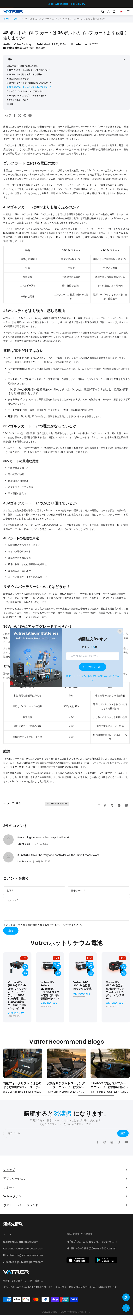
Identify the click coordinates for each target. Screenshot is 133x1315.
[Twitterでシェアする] (20, 115)
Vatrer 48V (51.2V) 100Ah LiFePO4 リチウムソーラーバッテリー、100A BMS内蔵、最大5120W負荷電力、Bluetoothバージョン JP (17, 995)
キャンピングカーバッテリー (115, 990)
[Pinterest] (104, 1142)
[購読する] (115, 656)
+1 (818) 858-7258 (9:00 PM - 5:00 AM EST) (91, 1248)
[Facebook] (97, 1142)
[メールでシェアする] (31, 115)
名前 (9, 890)
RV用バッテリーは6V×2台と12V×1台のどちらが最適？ (66, 1085)
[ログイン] (108, 11)
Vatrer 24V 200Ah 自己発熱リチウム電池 (82, 985)
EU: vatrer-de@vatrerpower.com (23, 1255)
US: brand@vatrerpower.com (20, 1242)
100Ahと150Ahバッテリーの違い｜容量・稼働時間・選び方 (110, 1085)
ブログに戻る (14, 803)
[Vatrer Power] (16, 1273)
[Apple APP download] (77, 1260)
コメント (12, 900)
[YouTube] (126, 1142)
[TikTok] (119, 1142)
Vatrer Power (59, 1311)
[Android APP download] (106, 1260)
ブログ (17, 18)
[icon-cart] (114, 11)
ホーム (6, 18)
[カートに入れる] (25, 973)
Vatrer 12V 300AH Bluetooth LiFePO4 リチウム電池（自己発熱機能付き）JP (50, 990)
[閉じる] (120, 631)
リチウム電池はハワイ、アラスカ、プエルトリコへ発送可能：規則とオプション (22, 1085)
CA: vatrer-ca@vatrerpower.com (23, 1248)
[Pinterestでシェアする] (25, 115)
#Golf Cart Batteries (57, 803)
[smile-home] (126, 1297)
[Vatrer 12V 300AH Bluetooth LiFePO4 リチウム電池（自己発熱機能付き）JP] (50, 966)
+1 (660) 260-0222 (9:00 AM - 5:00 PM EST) (91, 1242)
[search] (102, 11)
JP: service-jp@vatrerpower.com (23, 1262)
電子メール (78, 890)
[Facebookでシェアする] (15, 115)
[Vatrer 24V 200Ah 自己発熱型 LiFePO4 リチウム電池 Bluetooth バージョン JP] (83, 966)
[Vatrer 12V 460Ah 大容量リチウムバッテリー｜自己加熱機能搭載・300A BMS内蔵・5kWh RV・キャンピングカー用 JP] (116, 966)
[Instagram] (111, 1142)
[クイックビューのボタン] (25, 967)
